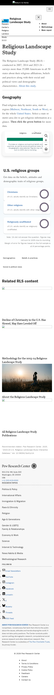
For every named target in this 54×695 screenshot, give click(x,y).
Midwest (15, 109)
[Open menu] (49, 9)
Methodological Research (14, 559)
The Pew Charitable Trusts (39, 642)
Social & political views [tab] (12, 266)
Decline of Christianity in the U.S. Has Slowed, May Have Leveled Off (24, 321)
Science (6, 541)
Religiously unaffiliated (19, 221)
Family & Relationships (13, 529)
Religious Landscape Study (20, 20)
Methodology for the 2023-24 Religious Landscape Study (24, 360)
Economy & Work (10, 535)
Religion (6, 513)
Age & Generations (11, 519)
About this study (27, 85)
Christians (12, 192)
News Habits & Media (12, 553)
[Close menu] (38, 17)
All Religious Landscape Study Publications (19, 433)
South (35, 109)
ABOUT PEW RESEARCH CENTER (15, 625)
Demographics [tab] (9, 258)
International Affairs (11, 495)
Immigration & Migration (14, 501)
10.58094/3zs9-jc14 (25, 453)
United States (24, 113)
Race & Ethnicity (10, 507)
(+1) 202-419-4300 (10, 480)
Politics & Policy (9, 489)
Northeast (26, 109)
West (44, 109)
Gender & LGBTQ (10, 525)
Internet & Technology (12, 547)
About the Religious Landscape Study (24, 397)
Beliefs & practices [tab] (30, 258)
